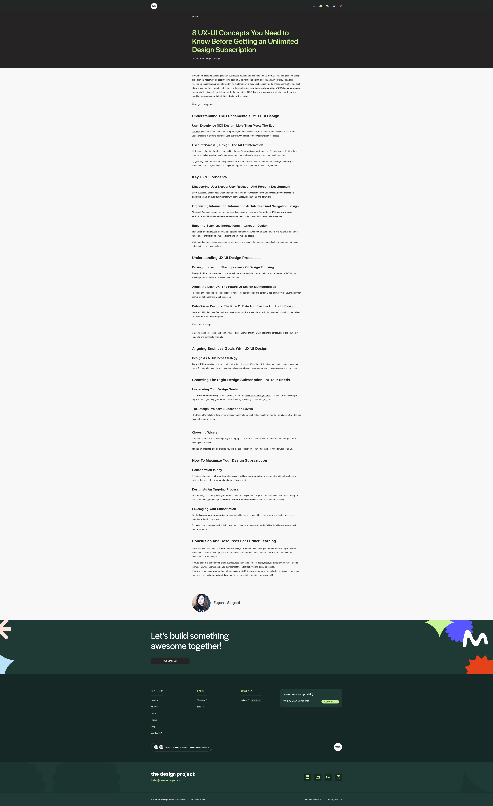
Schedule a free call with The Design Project (275, 571)
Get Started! (170, 660)
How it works (156, 700)
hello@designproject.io (165, 780)
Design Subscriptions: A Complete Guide (211, 84)
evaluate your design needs (258, 395)
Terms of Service (312, 799)
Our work (154, 713)
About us (154, 706)
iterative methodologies (209, 293)
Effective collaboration (202, 476)
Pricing (154, 719)
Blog (153, 726)
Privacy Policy (333, 799)
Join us (245, 700)
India (199, 706)
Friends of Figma (180, 747)
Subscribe (329, 701)
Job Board (155, 732)
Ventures (201, 700)
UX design (197, 132)
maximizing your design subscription (211, 525)
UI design (196, 151)
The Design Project (201, 415)
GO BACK (195, 16)
